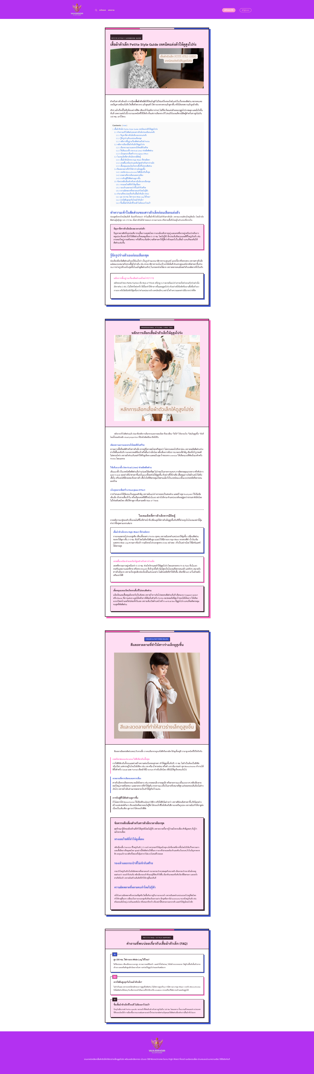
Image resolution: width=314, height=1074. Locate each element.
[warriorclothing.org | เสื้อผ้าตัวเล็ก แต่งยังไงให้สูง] (77, 9)
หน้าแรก (102, 10)
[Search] (96, 10)
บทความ (111, 10)
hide (124, 125)
